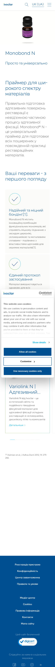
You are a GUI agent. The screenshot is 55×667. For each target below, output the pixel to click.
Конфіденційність (27, 571)
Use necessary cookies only (27, 371)
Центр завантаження (27, 578)
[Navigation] (49, 4)
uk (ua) (38, 4)
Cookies (27, 604)
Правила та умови (27, 584)
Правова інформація (27, 611)
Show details (39, 342)
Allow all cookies (27, 351)
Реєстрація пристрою (27, 565)
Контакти (27, 617)
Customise (25, 361)
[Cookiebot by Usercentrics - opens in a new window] (39, 293)
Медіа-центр (27, 598)
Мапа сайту (27, 624)
